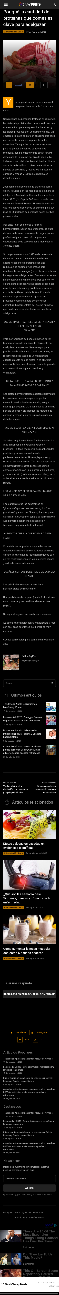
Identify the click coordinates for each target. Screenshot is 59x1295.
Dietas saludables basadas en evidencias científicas (24, 845)
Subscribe (29, 1187)
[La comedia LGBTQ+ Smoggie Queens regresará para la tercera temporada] (51, 720)
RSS (27, 1039)
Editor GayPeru (29, 656)
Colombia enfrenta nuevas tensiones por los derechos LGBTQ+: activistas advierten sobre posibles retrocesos (22, 750)
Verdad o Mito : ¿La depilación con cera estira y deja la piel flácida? (15, 789)
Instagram (42, 1032)
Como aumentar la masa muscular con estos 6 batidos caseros (26, 950)
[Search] (52, 683)
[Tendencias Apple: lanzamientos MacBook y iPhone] (51, 707)
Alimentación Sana (13, 31)
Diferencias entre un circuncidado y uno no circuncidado (45, 789)
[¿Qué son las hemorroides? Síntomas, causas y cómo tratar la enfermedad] (29, 875)
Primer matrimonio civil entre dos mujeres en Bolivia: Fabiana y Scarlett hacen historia (22, 734)
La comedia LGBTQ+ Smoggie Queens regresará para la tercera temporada (22, 719)
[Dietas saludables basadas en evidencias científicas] (29, 824)
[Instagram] (32, 1033)
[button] (5, 4)
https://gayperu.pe (30, 660)
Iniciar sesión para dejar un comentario (29, 994)
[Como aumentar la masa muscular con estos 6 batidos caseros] (29, 929)
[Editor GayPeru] (11, 662)
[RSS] (20, 1039)
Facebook (21, 1032)
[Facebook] (11, 1033)
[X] (35, 1039)
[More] (44, 85)
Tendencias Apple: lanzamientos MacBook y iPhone (20, 705)
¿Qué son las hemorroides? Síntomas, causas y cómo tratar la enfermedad (26, 898)
